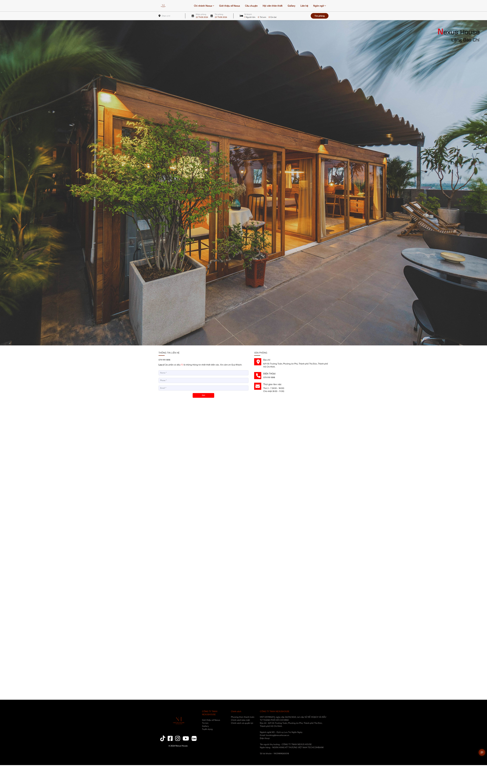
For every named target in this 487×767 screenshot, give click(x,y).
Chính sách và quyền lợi (242, 723)
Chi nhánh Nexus (203, 5)
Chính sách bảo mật (240, 720)
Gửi (203, 395)
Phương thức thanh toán (242, 717)
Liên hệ (304, 5)
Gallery (291, 5)
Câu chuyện (251, 5)
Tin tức (205, 723)
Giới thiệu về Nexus (229, 5)
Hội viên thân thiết (273, 5)
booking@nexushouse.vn (277, 735)
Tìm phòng (320, 16)
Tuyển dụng (207, 729)
